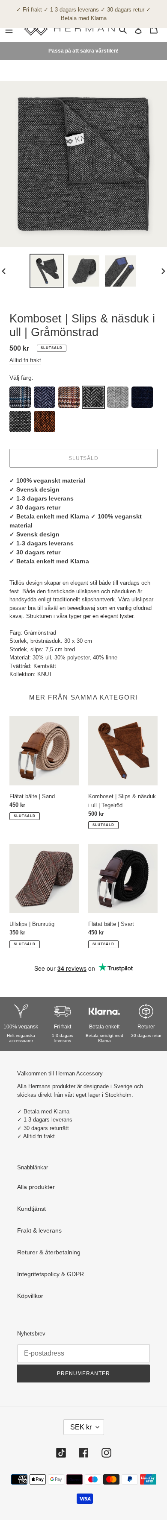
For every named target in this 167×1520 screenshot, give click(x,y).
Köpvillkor (30, 1295)
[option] (47, 271)
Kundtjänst (31, 1208)
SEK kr (81, 1427)
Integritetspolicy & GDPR (50, 1274)
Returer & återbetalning (49, 1252)
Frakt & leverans (39, 1230)
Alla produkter (36, 1186)
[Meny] (9, 29)
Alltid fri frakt (25, 360)
